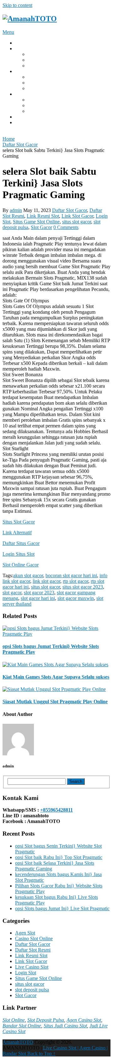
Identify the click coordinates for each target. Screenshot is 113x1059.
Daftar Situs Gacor (21, 543)
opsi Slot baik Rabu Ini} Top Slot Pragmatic (58, 857)
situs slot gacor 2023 (82, 587)
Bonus (21, 94)
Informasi (24, 116)
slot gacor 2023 (39, 592)
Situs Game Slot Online (36, 221)
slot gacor (12, 592)
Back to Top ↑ (41, 1053)
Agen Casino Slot (84, 1020)
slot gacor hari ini (38, 598)
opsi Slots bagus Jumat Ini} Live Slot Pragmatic (62, 908)
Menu (8, 32)
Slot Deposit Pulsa (45, 1020)
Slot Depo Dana (44, 65)
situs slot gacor (76, 221)
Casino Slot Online (34, 938)
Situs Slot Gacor (44, 54)
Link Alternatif (17, 532)
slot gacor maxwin (75, 598)
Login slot (38, 82)
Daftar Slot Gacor (69, 210)
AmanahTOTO (18, 1042)
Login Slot (25, 972)
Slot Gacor (38, 105)
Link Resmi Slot (43, 216)
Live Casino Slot (31, 967)
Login (21, 48)
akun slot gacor (28, 575)
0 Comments (65, 227)
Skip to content (17, 5)
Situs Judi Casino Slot (65, 1025)
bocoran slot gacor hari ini (71, 575)
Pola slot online (43, 77)
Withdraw (25, 71)
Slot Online (14, 1020)
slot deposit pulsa (32, 989)
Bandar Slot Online (22, 1025)
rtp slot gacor (75, 581)
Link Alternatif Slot (47, 99)
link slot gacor (46, 581)
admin (16, 210)
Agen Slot (25, 932)
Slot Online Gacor (21, 564)
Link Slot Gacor (44, 60)
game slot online (44, 88)
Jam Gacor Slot (43, 111)
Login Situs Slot (19, 554)
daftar (20, 122)
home (20, 42)
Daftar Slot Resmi (33, 950)
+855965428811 (56, 810)
